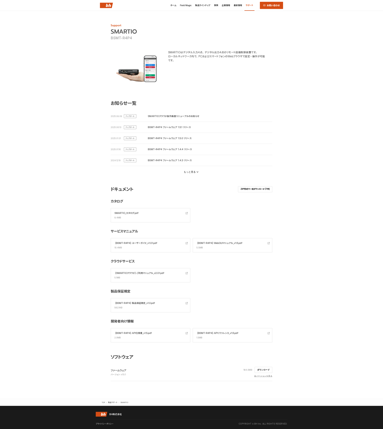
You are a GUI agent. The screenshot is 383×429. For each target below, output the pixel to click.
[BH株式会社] (106, 5)
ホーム (173, 5)
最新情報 (238, 5)
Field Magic (186, 5)
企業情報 (226, 5)
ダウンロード (263, 370)
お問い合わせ (273, 5)
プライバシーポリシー (105, 424)
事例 (216, 5)
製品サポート (112, 402)
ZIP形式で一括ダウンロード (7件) (255, 189)
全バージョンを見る (263, 376)
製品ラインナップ (202, 5)
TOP (103, 402)
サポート (249, 5)
